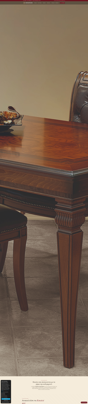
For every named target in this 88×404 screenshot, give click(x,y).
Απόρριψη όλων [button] (6, 400)
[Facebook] (64, 0)
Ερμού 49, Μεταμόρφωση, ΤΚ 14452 (36, 0)
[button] (5, 402)
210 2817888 (25, 0)
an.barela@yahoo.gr (30, 0)
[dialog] (6, 391)
